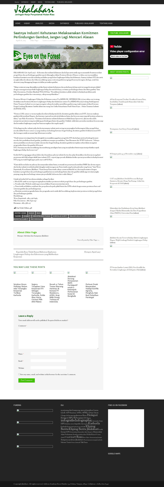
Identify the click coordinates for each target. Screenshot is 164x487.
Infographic (83, 420)
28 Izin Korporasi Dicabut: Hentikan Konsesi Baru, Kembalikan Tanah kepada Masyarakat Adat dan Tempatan (128, 102)
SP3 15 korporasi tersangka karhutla (92, 440)
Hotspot (92, 415)
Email (21, 361)
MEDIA (40, 2)
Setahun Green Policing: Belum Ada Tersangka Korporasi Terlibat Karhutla (20, 289)
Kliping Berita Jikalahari (84, 429)
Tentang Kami (106, 23)
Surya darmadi (75, 442)
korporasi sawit (60, 216)
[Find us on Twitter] (140, 2)
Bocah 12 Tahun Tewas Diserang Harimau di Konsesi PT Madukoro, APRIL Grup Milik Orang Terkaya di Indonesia (56, 293)
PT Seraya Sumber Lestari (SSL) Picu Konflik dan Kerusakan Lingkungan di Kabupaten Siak (127, 268)
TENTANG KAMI (50, 2)
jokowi (72, 424)
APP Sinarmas (71, 413)
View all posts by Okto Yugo (88, 240)
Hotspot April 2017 (92, 252)
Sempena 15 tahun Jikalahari (72, 440)
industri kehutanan (41, 216)
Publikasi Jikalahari (84, 23)
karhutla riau (77, 427)
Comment (22, 326)
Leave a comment (49, 40)
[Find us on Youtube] (144, 2)
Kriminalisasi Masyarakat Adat (78, 432)
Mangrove (90, 432)
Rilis (38, 213)
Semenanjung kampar (96, 437)
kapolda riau (79, 424)
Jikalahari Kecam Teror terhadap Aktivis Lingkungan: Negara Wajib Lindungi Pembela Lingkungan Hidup (129, 239)
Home (17, 2)
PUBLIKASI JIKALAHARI (64, 2)
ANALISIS (39, 23)
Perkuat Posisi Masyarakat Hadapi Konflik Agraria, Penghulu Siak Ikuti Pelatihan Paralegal (92, 290)
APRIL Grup (87, 412)
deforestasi (70, 415)
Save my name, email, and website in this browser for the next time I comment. (48, 374)
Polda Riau (91, 434)
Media (51, 23)
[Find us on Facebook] (136, 2)
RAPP (73, 437)
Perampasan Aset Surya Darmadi (121, 129)
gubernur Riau (80, 415)
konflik (101, 430)
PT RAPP (67, 437)
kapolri (86, 424)
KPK (68, 432)
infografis (68, 420)
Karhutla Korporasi (67, 427)
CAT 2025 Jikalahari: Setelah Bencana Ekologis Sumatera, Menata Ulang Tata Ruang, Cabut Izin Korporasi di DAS (127, 181)
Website (21, 368)
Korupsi (63, 432)
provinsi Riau (36, 219)
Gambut (27, 216)
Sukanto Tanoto (66, 442)
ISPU (63, 424)
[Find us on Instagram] (148, 2)
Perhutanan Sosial (71, 434)
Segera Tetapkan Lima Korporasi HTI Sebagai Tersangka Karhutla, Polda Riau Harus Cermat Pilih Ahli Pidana (38, 293)
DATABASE (24, 2)
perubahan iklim (81, 435)
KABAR (33, 2)
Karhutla (94, 423)
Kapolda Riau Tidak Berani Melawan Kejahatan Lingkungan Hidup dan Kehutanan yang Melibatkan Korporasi (36, 254)
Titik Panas (84, 442)
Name (21, 354)
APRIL (79, 413)
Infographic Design (98, 421)
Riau (79, 437)
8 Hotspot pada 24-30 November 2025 (123, 154)
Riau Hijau (86, 437)
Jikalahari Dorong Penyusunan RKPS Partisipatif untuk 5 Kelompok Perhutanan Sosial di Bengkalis (73, 286)
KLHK (83, 427)
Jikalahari (67, 424)
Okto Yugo (34, 40)
